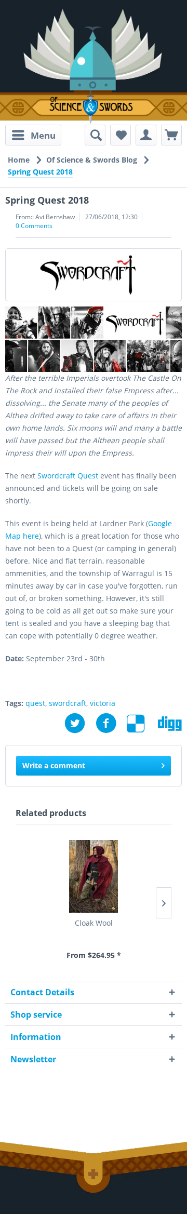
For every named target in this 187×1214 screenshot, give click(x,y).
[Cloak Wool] (93, 876)
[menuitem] (33, 135)
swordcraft (67, 703)
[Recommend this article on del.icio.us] (142, 723)
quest (35, 703)
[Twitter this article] (80, 723)
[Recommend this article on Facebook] (111, 723)
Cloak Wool (94, 923)
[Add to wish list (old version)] (120, 135)
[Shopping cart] (171, 135)
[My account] (146, 135)
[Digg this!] (170, 723)
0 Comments (34, 225)
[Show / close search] (95, 135)
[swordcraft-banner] (93, 274)
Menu (43, 135)
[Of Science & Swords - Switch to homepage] (93, 107)
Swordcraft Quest (67, 476)
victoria (102, 703)
